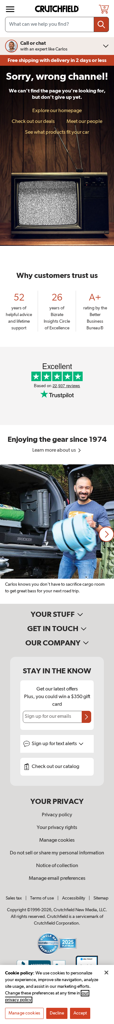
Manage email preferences (57, 878)
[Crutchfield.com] (58, 9)
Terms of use (42, 898)
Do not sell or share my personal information (57, 853)
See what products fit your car (57, 132)
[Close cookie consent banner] (106, 972)
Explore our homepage (57, 110)
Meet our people (84, 121)
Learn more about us (54, 450)
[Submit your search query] (101, 24)
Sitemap (100, 898)
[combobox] (57, 24)
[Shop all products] (10, 9)
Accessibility (73, 898)
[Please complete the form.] (86, 717)
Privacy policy (57, 815)
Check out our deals (33, 121)
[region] (57, 534)
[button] (106, 534)
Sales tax (14, 898)
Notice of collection (57, 865)
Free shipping (57, 60)
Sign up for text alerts (55, 743)
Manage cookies (57, 840)
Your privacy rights (57, 827)
